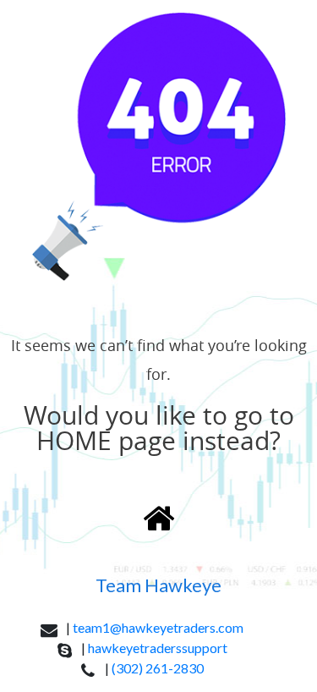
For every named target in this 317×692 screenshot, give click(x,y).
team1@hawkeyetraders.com (158, 627)
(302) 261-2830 (158, 668)
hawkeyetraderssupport (157, 648)
